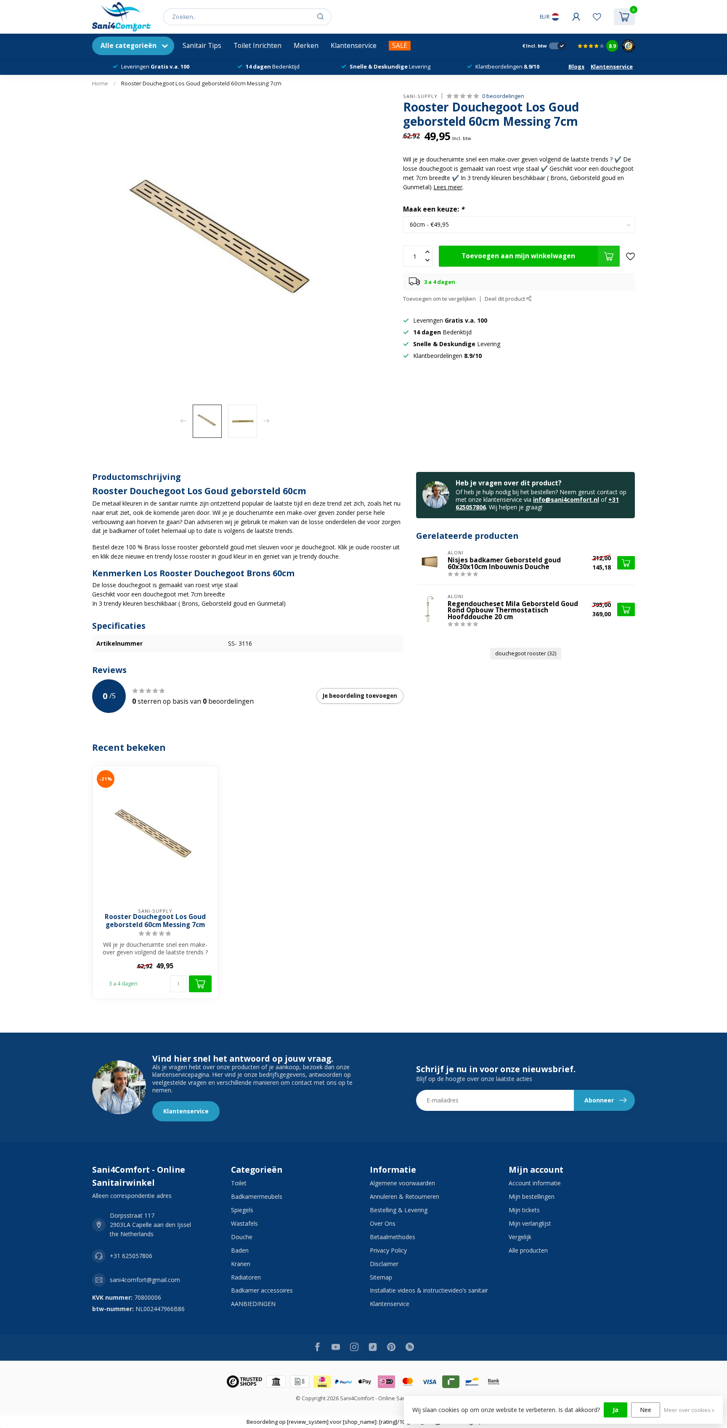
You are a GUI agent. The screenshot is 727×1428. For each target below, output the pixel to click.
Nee (645, 1410)
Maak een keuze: (433, 209)
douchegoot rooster (525, 653)
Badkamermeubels (256, 1196)
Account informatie (535, 1183)
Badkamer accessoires (262, 1290)
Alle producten (528, 1250)
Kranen (240, 1264)
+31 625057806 (131, 1256)
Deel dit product (505, 298)
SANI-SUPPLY (420, 96)
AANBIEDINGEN (253, 1304)
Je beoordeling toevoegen (360, 695)
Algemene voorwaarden (402, 1183)
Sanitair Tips (202, 45)
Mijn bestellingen (532, 1196)
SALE (399, 45)
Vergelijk (520, 1237)
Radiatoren (246, 1277)
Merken (306, 45)
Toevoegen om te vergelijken (439, 298)
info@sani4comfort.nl (566, 499)
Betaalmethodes (392, 1237)
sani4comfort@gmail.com (145, 1280)
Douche (241, 1237)
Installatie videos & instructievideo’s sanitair (429, 1290)
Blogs (576, 66)
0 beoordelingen (503, 96)
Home (100, 83)
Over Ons (382, 1223)
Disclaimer (384, 1264)
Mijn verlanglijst (530, 1223)
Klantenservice (354, 45)
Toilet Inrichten (257, 45)
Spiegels (242, 1210)
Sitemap (381, 1277)
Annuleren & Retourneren (404, 1196)
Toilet (239, 1183)
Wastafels (244, 1223)
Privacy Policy (388, 1250)
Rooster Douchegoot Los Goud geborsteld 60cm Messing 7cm (201, 83)
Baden (240, 1250)
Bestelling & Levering (398, 1210)
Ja (615, 1410)
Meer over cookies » (689, 1410)
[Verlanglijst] (597, 16)
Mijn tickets (524, 1210)
